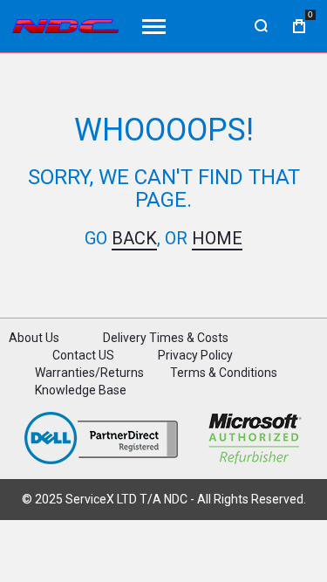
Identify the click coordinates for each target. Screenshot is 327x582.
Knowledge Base (80, 390)
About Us (34, 338)
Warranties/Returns (89, 373)
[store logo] (65, 26)
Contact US (83, 355)
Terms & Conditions (223, 373)
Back (134, 238)
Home (217, 238)
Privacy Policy (195, 355)
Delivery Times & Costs (165, 338)
